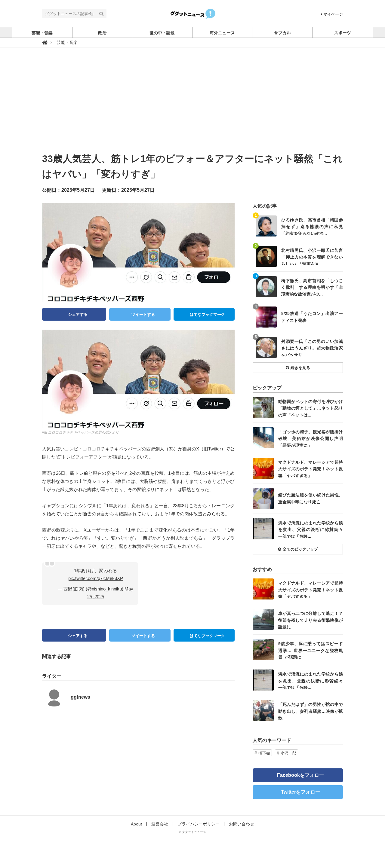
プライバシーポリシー (198, 824)
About (136, 824)
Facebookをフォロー (300, 775)
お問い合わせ (241, 824)
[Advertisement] (192, 106)
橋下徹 (264, 753)
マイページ (333, 14)
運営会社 (159, 824)
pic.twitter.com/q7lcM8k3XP (95, 578)
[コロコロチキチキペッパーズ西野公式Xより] (138, 378)
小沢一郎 (288, 753)
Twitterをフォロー (300, 792)
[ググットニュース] (192, 13)
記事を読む (298, 226)
